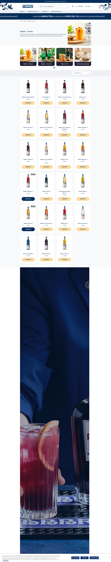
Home (21, 21)
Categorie (25, 21)
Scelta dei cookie (75, 557)
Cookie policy (5, 560)
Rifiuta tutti (84, 557)
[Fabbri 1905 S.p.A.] (28, 6)
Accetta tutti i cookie (94, 557)
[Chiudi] (109, 557)
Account (80, 6)
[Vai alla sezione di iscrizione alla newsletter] (73, 6)
